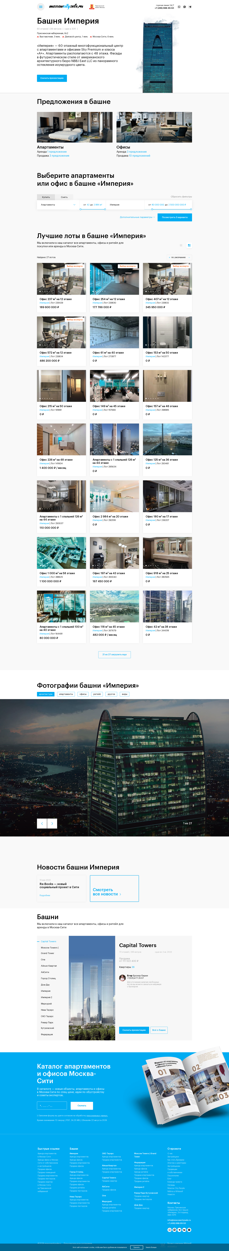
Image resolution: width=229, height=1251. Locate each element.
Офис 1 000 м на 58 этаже (57, 573)
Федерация (139, 1163)
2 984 (96, 205)
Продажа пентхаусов (46, 1179)
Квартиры (127, 967)
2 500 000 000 (176, 205)
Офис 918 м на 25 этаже (162, 573)
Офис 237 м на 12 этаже (56, 299)
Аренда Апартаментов (79, 1157)
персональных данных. (97, 1116)
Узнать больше (151, 1247)
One (104, 1196)
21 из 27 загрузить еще (114, 655)
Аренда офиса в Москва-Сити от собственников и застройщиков (48, 1163)
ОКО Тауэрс (108, 1154)
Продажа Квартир (109, 1181)
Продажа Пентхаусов (78, 1191)
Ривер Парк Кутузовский (146, 1193)
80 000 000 (158, 205)
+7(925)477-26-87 (135, 978)
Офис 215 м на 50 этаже (56, 406)
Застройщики (173, 1157)
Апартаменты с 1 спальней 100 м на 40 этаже (61, 628)
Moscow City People (176, 1188)
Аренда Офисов (76, 1160)
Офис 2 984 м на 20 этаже (110, 516)
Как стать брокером (176, 1160)
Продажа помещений (46, 1172)
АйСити (105, 1187)
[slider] (80, 209)
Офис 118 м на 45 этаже (109, 626)
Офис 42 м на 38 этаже (161, 626)
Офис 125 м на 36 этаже (162, 459)
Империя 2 (139, 1187)
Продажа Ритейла (77, 1188)
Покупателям (173, 1176)
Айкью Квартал (109, 1166)
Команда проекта (175, 1182)
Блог (169, 1179)
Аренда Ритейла (109, 1208)
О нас (170, 1154)
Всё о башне (159, 1030)
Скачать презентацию (52, 78)
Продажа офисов (45, 1169)
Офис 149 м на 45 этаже (109, 406)
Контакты (174, 1203)
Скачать (82, 1106)
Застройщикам (174, 1166)
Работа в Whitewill (175, 1191)
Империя (44, 303)
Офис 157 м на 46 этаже (162, 406)
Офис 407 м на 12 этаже (162, 299)
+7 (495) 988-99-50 (164, 8)
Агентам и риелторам (177, 1163)
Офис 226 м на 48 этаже (56, 459)
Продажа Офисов (77, 1166)
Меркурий (107, 1202)
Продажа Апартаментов (80, 1163)
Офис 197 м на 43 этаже (109, 573)
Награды (171, 1185)
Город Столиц (76, 1172)
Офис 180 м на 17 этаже (162, 516)
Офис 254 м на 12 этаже (109, 299)
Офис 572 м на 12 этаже (56, 352)
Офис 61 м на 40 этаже (108, 352)
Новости (171, 1194)
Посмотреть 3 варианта (175, 217)
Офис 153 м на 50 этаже (162, 352)
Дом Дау (138, 1205)
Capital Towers (109, 1178)
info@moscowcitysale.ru (179, 1220)
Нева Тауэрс (76, 1197)
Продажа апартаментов (48, 1176)
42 (88, 205)
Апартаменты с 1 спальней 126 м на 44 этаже (114, 461)
